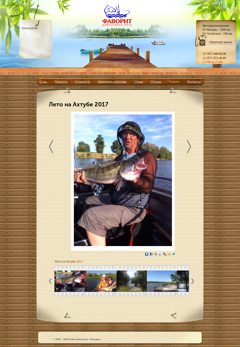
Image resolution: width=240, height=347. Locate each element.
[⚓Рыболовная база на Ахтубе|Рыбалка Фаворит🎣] (120, 14)
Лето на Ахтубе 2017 (69, 261)
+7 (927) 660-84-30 (214, 53)
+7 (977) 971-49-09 (214, 57)
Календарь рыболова (112, 81)
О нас (43, 81)
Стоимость (82, 81)
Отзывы (156, 81)
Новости (61, 81)
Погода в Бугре (30, 27)
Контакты (194, 81)
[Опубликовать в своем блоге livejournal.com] (164, 254)
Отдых (138, 81)
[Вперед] (189, 147)
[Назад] (51, 147)
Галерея (174, 81)
